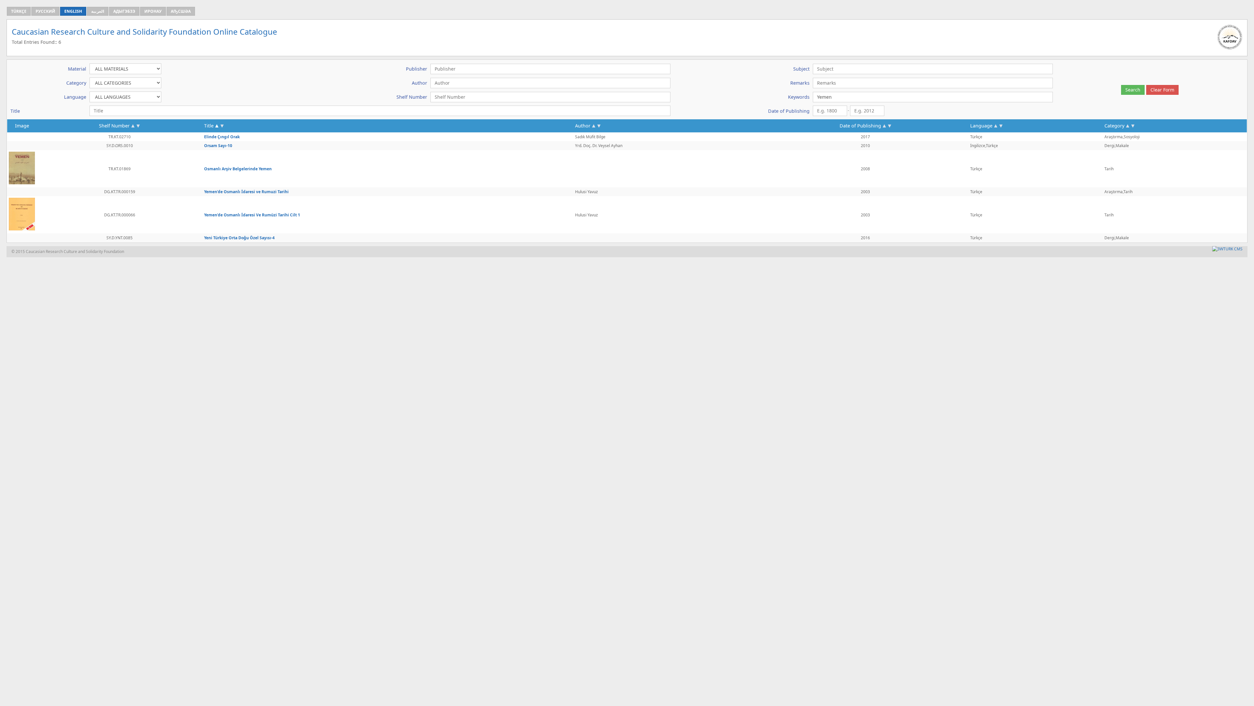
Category (1114, 126)
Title (209, 126)
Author (582, 126)
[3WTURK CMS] (1227, 249)
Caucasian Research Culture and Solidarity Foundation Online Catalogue (144, 31)
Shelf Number (114, 126)
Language (981, 126)
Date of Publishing (860, 126)
